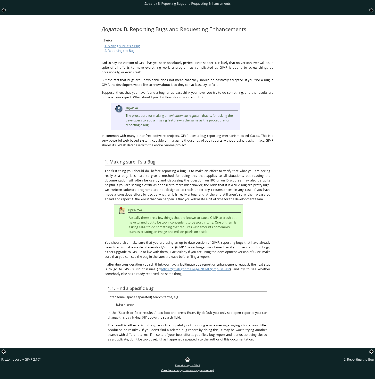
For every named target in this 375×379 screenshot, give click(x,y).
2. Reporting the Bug (119, 50)
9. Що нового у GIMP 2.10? (21, 359)
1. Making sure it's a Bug (122, 46)
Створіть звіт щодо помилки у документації (187, 370)
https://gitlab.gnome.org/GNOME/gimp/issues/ (195, 269)
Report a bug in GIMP (187, 365)
